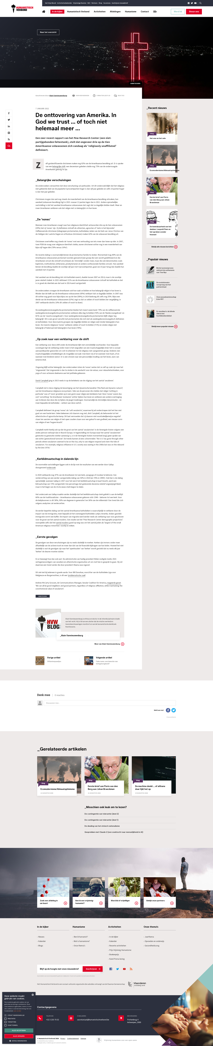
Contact (145, 11)
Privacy (62, 1038)
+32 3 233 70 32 (52, 1019)
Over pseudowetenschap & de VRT (166, 298)
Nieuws (41, 936)
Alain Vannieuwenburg (58, 95)
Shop (100, 3)
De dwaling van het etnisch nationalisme (102, 826)
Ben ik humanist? (81, 936)
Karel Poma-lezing (117, 959)
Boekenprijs (114, 954)
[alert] (19, 1018)
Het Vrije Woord (50, 3)
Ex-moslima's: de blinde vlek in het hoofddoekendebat (165, 314)
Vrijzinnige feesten (79, 3)
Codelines (51, 1041)
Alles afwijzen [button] (19, 1036)
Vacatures (106, 3)
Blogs (40, 945)
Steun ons (194, 11)
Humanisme (130, 11)
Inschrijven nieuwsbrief (120, 3)
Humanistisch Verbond (78, 11)
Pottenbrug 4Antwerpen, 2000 (134, 1021)
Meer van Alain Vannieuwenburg (107, 644)
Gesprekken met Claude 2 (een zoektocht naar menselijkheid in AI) (114, 832)
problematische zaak (76, 575)
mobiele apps (50, 1043)
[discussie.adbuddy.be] (106, 705)
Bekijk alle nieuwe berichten (163, 247)
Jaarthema (149, 936)
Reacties (121, 96)
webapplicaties (41, 1043)
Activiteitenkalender (64, 3)
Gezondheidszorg (152, 945)
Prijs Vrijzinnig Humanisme (120, 950)
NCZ (89, 3)
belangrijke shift (58, 166)
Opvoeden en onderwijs (154, 941)
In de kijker (57, 11)
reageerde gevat (114, 582)
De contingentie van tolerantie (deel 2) (102, 814)
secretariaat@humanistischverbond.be (93, 1019)
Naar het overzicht (48, 32)
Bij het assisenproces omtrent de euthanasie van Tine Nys (165, 270)
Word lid (178, 11)
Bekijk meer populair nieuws (163, 326)
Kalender (42, 941)
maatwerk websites (60, 1043)
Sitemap (83, 1038)
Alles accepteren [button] (19, 1030)
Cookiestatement (73, 1038)
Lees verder (17, 1011)
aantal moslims (62, 522)
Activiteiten (100, 11)
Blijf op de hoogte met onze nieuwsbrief (68, 969)
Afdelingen (115, 11)
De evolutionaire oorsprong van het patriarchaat (163, 285)
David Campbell (42, 380)
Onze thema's (79, 945)
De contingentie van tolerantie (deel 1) (101, 820)
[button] (18, 1041)
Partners (94, 3)
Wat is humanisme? (82, 941)
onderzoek (51, 467)
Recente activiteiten (117, 945)
